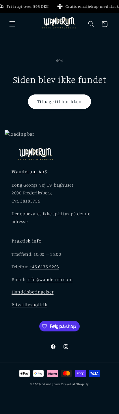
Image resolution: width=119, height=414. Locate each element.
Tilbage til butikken (59, 101)
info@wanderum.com (49, 279)
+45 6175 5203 (44, 266)
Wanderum (51, 384)
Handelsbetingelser (32, 292)
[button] (12, 24)
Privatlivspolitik (29, 304)
